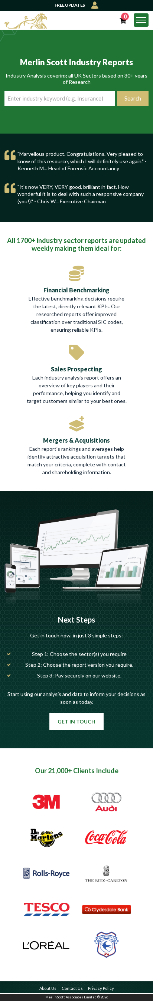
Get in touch (76, 721)
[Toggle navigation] (141, 20)
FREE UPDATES (70, 5)
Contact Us (72, 988)
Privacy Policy (101, 988)
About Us (47, 988)
